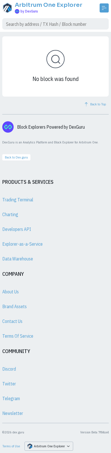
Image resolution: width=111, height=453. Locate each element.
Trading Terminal (17, 200)
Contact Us (12, 321)
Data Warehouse (17, 259)
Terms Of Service (17, 336)
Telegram (11, 398)
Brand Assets (14, 306)
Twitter (9, 384)
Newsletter (12, 413)
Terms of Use (11, 446)
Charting (10, 214)
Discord (9, 369)
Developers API (16, 229)
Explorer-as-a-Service (22, 244)
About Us (10, 292)
